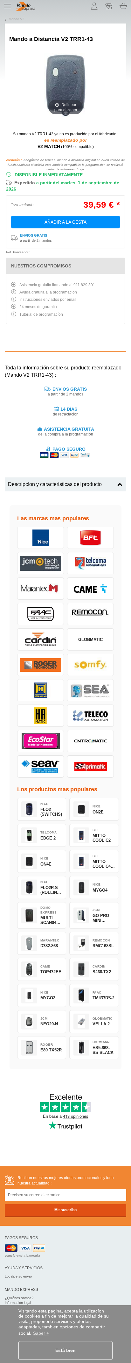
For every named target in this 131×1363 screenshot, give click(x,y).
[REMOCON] (90, 614)
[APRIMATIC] (90, 766)
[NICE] (40, 538)
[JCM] (40, 563)
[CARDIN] (40, 639)
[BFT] (90, 538)
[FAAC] (40, 614)
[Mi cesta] (123, 6)
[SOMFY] (90, 665)
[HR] (40, 716)
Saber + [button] (41, 1333)
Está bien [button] (65, 1350)
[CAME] (90, 588)
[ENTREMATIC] (90, 741)
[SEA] (90, 690)
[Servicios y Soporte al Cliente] (108, 6)
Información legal (18, 1303)
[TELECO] (90, 716)
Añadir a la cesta (65, 222)
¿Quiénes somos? (19, 1298)
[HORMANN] (40, 690)
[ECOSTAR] (40, 741)
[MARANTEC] (40, 588)
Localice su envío (18, 1276)
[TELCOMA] (90, 563)
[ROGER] (40, 665)
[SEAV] (40, 766)
